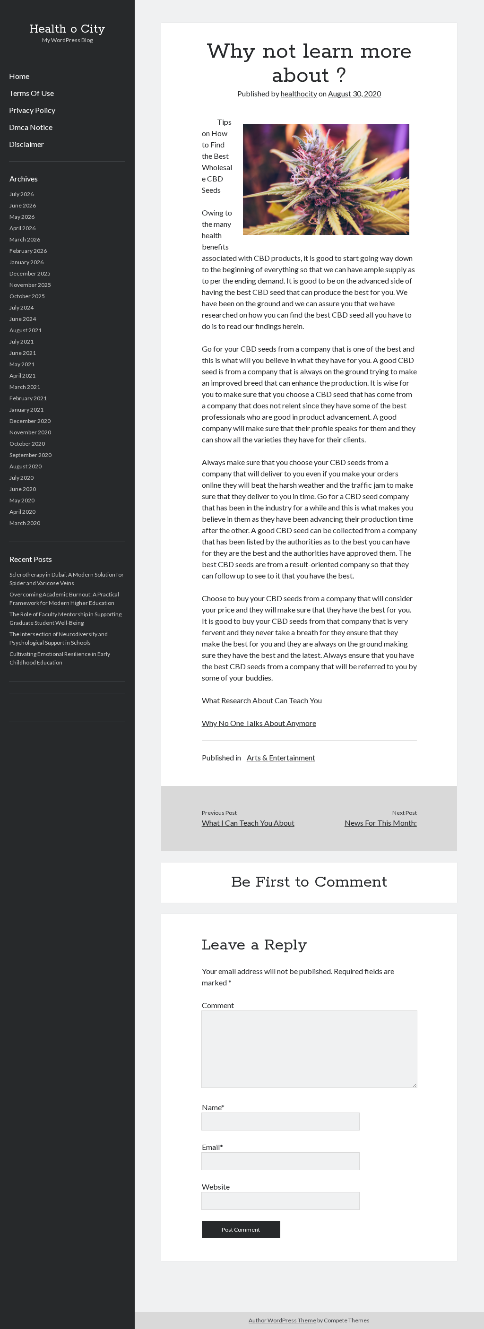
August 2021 (25, 330)
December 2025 (30, 273)
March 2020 (24, 522)
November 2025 (30, 284)
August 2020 (25, 466)
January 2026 (26, 262)
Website (216, 1186)
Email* (212, 1146)
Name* (213, 1107)
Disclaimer (26, 143)
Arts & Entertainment (281, 757)
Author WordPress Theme (282, 1320)
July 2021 (21, 341)
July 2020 (21, 477)
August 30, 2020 (354, 93)
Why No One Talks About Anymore (259, 722)
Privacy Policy (32, 109)
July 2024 (21, 307)
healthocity (299, 93)
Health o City (67, 29)
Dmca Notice (30, 126)
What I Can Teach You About (248, 822)
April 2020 (22, 511)
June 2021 (22, 352)
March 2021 (24, 386)
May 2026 (22, 216)
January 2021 (26, 409)
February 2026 (28, 250)
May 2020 (22, 500)
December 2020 (30, 420)
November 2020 (30, 432)
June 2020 (22, 488)
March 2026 (24, 239)
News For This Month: (381, 822)
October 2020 (27, 443)
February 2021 (28, 398)
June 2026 (22, 205)
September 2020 (30, 454)
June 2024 (22, 318)
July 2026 (21, 194)
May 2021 (22, 364)
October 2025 (27, 296)
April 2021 (22, 375)
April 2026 (22, 228)
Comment (218, 1005)
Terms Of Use (31, 92)
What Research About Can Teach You (262, 700)
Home (19, 75)
